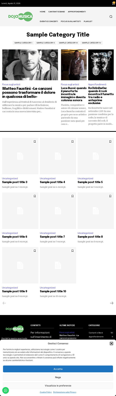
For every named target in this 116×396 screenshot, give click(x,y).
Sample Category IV (91, 43)
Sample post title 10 (53, 291)
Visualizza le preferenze (58, 385)
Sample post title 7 (52, 237)
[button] (111, 343)
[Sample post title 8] (96, 210)
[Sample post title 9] (20, 265)
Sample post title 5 (90, 182)
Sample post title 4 (52, 182)
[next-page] (111, 303)
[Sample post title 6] (20, 210)
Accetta (58, 368)
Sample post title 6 (14, 237)
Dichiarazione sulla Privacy (64, 392)
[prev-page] (4, 303)
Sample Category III (68, 43)
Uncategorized (10, 178)
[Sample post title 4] (58, 156)
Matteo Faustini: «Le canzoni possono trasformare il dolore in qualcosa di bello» (28, 93)
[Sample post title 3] (20, 156)
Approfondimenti (97, 84)
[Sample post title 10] (58, 265)
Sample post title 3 (14, 182)
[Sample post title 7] (58, 210)
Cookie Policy (46, 392)
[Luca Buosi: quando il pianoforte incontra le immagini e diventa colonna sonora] (74, 64)
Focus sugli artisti (11, 84)
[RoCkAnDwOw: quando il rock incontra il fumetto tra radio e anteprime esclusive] (101, 64)
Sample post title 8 (90, 237)
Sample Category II (46, 43)
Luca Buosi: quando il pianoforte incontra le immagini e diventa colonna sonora (74, 94)
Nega (58, 377)
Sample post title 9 (14, 291)
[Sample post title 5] (96, 156)
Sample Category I (23, 43)
